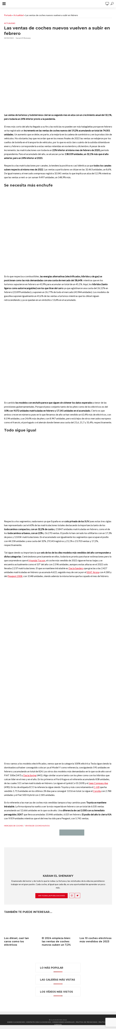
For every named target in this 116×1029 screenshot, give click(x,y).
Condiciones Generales (63, 1022)
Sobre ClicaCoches (16, 1022)
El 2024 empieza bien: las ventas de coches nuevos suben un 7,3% (56, 941)
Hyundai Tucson (37, 560)
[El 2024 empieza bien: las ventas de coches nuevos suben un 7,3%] (58, 926)
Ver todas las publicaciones (51, 895)
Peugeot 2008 (15, 576)
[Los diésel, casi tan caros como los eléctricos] (20, 926)
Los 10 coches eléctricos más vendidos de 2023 (95, 940)
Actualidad (18, 15)
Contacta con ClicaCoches (38, 1022)
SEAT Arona (93, 572)
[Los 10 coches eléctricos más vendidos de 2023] (96, 926)
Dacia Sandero (76, 568)
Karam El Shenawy (23, 38)
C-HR (97, 787)
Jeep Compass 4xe (98, 783)
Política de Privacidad (86, 1022)
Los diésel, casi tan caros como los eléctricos (16, 941)
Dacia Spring (29, 775)
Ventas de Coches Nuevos (37, 826)
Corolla (97, 790)
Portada (8, 15)
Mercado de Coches (13, 826)
